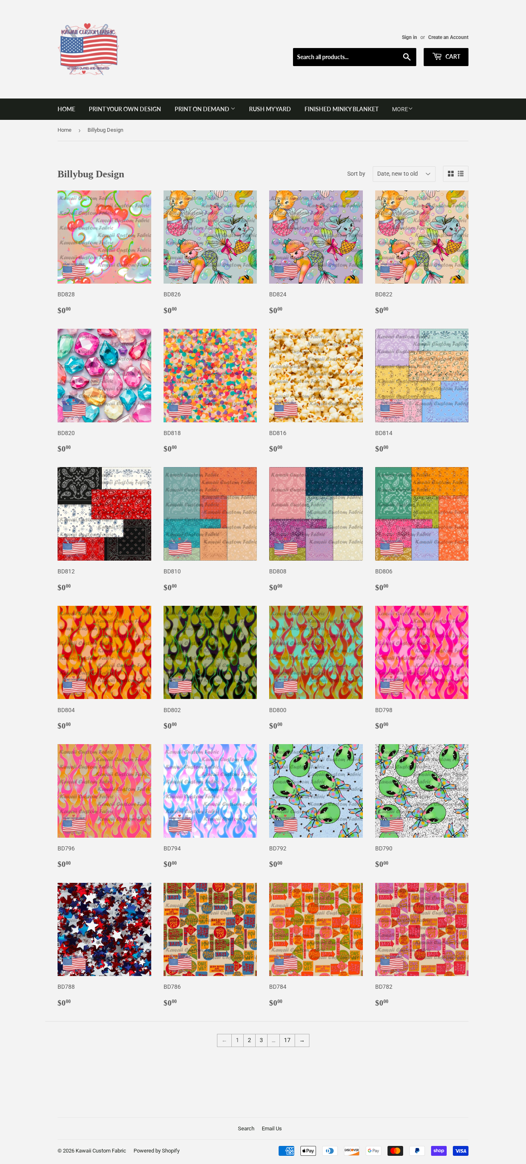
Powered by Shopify (157, 1151)
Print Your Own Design (125, 108)
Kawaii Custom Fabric (101, 1151)
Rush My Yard (270, 108)
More (400, 109)
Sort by (356, 173)
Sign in (409, 37)
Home (66, 108)
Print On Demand (203, 108)
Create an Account (448, 37)
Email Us (272, 1128)
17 (287, 1040)
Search (246, 1128)
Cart (452, 56)
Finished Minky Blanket (341, 108)
